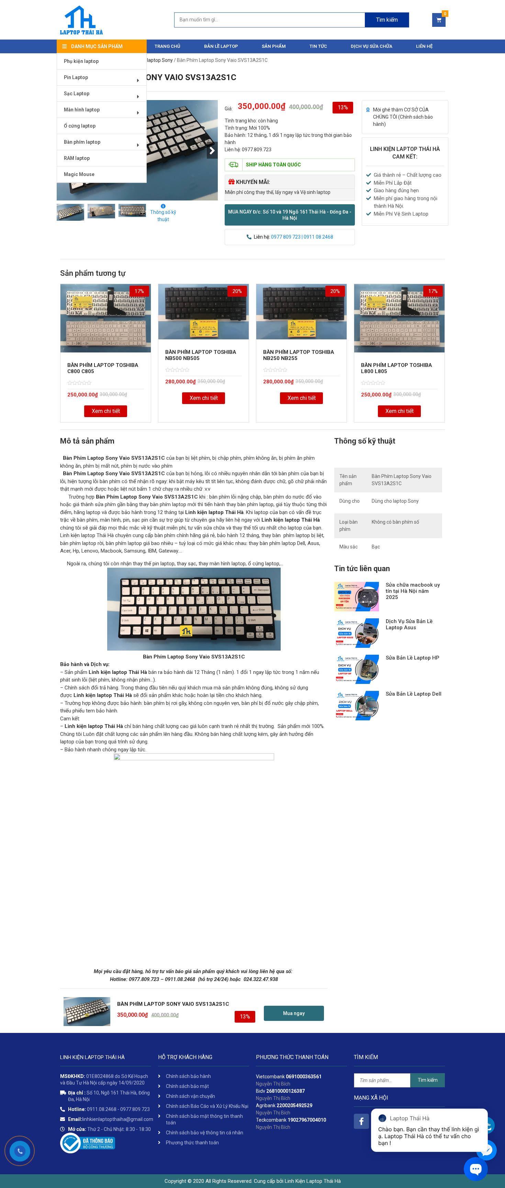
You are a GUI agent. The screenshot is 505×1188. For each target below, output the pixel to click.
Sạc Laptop (76, 93)
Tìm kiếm (387, 20)
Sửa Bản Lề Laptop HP (412, 658)
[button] (290, 215)
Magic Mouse (79, 174)
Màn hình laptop (82, 109)
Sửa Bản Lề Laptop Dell (413, 694)
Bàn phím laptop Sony (149, 60)
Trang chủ (167, 46)
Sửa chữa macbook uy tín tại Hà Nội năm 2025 (413, 591)
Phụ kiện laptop (81, 61)
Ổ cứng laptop (80, 126)
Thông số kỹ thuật (163, 215)
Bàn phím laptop (82, 142)
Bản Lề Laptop (221, 46)
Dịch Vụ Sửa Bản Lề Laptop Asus (409, 624)
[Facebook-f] (361, 1121)
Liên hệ (424, 46)
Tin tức (318, 46)
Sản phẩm (274, 46)
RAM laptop (77, 158)
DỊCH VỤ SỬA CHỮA (371, 46)
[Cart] (439, 20)
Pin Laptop (76, 77)
